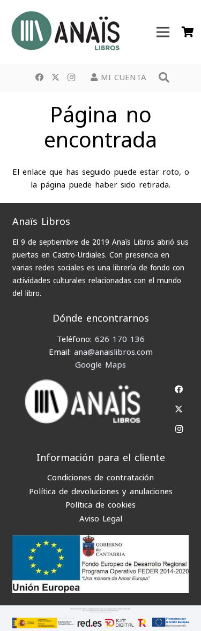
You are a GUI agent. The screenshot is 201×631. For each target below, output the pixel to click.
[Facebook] (39, 77)
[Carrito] (187, 32)
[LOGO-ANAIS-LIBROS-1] (65, 32)
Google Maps (100, 365)
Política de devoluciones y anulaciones (101, 491)
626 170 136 (120, 339)
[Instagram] (71, 77)
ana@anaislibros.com (113, 352)
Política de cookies (100, 505)
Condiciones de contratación (100, 477)
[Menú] (163, 32)
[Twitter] (55, 77)
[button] (164, 77)
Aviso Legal (100, 519)
